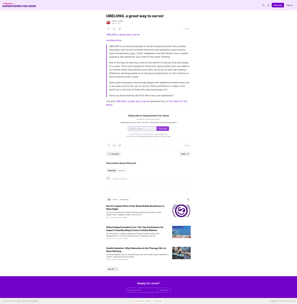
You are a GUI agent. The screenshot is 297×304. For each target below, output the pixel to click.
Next (183, 154)
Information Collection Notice (148, 136)
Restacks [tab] (121, 170)
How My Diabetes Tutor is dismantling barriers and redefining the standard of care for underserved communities (137, 255)
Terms (24, 301)
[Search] (263, 5)
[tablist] (116, 170)
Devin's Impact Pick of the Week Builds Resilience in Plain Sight (135, 207)
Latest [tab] (115, 199)
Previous (115, 154)
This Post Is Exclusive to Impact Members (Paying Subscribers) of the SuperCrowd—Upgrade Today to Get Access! (133, 213)
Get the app (158, 301)
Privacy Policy (166, 136)
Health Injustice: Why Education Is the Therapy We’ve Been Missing (136, 250)
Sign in (290, 5)
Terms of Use (159, 134)
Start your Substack (144, 301)
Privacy (19, 301)
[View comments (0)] (114, 28)
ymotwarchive (113, 40)
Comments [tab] (112, 170)
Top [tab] (109, 199)
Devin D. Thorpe (117, 21)
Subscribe (278, 5)
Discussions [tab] (124, 199)
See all (111, 269)
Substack (273, 301)
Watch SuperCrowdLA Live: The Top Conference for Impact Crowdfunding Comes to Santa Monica (135, 229)
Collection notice (32, 301)
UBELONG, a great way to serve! (123, 34)
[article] (148, 213)
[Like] (108, 28)
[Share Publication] (268, 5)
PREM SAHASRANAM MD (120, 259)
